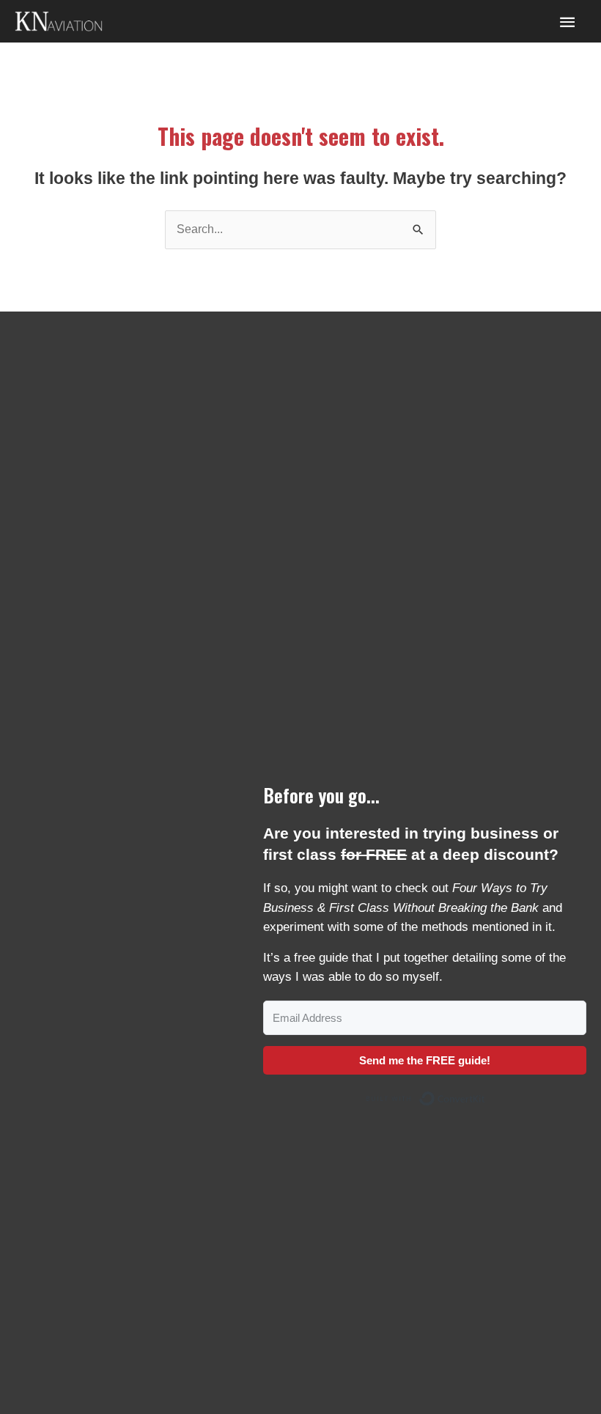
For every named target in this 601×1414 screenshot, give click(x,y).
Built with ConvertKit (485, 1095)
